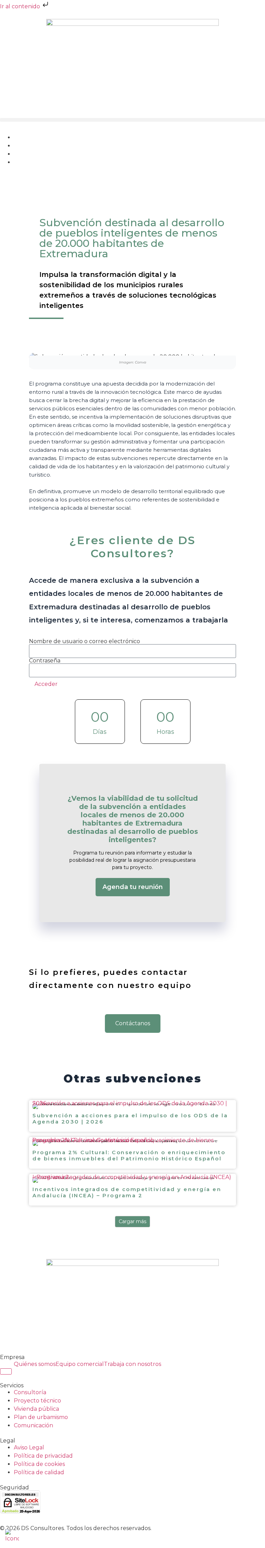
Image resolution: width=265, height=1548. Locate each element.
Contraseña (44, 660)
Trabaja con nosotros (132, 1364)
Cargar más (132, 1221)
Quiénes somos (35, 1364)
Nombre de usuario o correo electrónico (84, 641)
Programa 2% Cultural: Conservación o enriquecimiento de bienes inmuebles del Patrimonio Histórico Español (123, 1141)
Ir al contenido (20, 6)
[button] (132, 120)
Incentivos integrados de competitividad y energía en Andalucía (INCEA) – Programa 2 (131, 1178)
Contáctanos (132, 1023)
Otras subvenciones (132, 1078)
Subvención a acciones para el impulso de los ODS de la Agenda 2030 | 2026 (129, 1105)
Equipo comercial (80, 1364)
